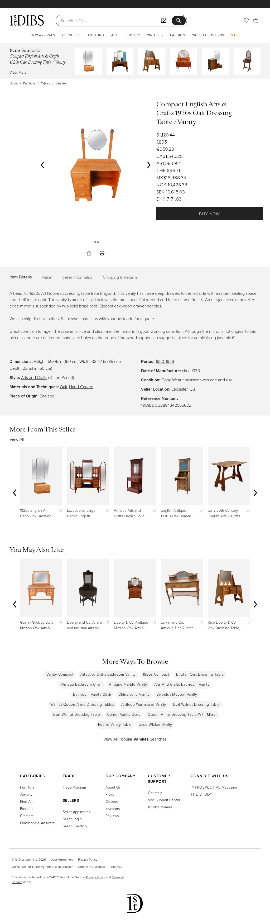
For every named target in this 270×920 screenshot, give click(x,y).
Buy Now (209, 214)
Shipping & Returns (120, 277)
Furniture (71, 35)
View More (18, 72)
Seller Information (78, 277)
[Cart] (255, 20)
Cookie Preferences (92, 866)
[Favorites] (246, 20)
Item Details (20, 277)
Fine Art (26, 801)
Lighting (96, 35)
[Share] (89, 253)
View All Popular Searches (135, 739)
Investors (112, 808)
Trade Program (74, 787)
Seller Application (77, 811)
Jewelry (132, 35)
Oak (63, 387)
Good (166, 380)
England (47, 396)
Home (13, 83)
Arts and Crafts (34, 377)
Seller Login (72, 818)
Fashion (177, 35)
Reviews (112, 815)
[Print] (102, 253)
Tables (45, 83)
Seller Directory (75, 825)
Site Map (116, 866)
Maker (47, 277)
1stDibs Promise (160, 806)
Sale (235, 35)
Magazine (214, 787)
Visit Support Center (164, 799)
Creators (26, 815)
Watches (155, 35)
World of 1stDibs (208, 35)
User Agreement (62, 859)
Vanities (61, 83)
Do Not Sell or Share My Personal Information (42, 866)
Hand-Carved (81, 387)
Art (114, 35)
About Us (112, 787)
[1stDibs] (26, 20)
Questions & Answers (37, 822)
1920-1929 (165, 361)
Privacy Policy (87, 859)
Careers (111, 801)
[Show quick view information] (59, 510)
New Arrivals (43, 35)
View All (16, 439)
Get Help (155, 792)
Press (109, 794)
